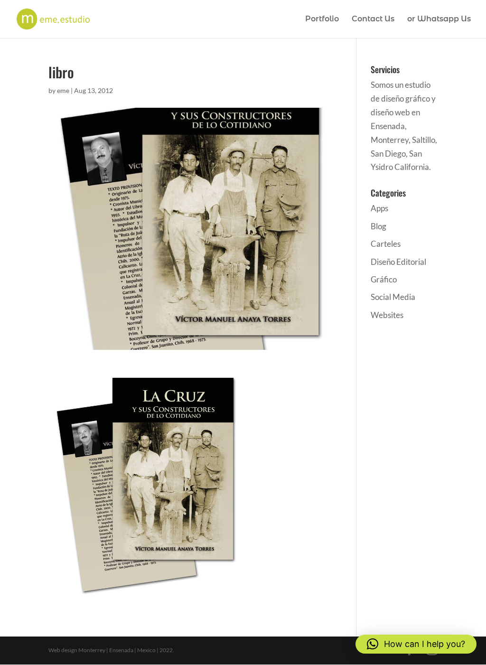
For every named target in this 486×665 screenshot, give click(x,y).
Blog (378, 226)
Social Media (393, 297)
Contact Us (373, 19)
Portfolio (322, 19)
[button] (416, 644)
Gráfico (384, 279)
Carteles (386, 244)
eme (63, 90)
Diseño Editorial (398, 262)
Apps (379, 208)
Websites (387, 315)
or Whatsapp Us (439, 19)
